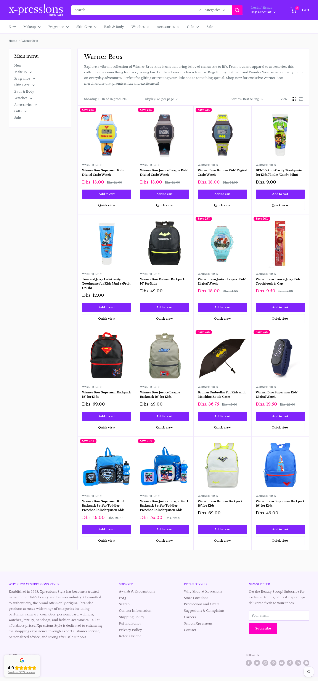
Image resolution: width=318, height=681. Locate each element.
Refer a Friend (130, 636)
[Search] (237, 10)
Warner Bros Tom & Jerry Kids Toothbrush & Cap (278, 281)
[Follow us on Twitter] (257, 663)
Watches (138, 27)
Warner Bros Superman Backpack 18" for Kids (106, 395)
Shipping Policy (131, 617)
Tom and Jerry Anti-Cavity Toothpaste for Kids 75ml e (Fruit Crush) (106, 283)
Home (13, 40)
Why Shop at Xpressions (203, 591)
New (12, 27)
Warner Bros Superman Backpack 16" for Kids (280, 503)
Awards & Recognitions (137, 591)
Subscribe (263, 628)
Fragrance (56, 27)
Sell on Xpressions (198, 623)
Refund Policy (130, 623)
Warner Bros (92, 165)
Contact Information (135, 611)
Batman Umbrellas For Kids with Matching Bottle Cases (222, 395)
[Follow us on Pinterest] (273, 663)
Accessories (166, 27)
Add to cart (107, 194)
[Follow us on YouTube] (282, 663)
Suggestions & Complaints (204, 611)
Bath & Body (114, 27)
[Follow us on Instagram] (265, 663)
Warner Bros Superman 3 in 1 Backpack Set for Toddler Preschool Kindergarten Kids (103, 505)
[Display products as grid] (294, 99)
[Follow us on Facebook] (249, 663)
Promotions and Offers (201, 604)
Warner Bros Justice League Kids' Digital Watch (222, 281)
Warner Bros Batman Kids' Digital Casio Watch (222, 173)
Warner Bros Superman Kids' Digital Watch (277, 395)
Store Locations (196, 598)
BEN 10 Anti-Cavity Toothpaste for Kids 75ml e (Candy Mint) (279, 173)
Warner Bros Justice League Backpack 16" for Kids (160, 395)
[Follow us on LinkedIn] (298, 663)
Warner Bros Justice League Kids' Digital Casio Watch (164, 173)
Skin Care (84, 27)
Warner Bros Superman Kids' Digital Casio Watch (103, 173)
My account (261, 12)
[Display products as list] (301, 99)
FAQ (122, 598)
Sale (210, 27)
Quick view (106, 205)
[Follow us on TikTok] (290, 663)
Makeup (29, 27)
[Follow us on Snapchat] (306, 663)
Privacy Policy (130, 630)
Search (124, 604)
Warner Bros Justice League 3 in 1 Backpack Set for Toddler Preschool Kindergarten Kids (164, 505)
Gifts (190, 27)
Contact (190, 630)
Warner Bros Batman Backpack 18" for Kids (220, 503)
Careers (190, 617)
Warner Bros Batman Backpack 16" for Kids (162, 281)
